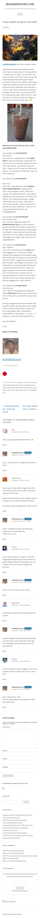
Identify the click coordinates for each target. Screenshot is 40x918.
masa (33, 385)
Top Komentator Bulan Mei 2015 (13, 823)
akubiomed (16, 603)
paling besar (28, 387)
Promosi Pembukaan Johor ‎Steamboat (15, 833)
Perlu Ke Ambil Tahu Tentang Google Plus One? (18, 835)
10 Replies (6, 27)
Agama (21, 382)
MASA (28, 250)
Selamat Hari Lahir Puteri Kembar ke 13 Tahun (17, 815)
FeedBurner (24, 891)
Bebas (5, 861)
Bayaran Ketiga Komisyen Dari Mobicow (15, 828)
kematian (28, 385)
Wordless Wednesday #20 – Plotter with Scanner (11, 409)
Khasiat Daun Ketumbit (16, 851)
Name (5, 751)
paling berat (20, 387)
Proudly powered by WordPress (12, 914)
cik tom (14, 547)
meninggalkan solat (9, 387)
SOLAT (17, 224)
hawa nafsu (20, 385)
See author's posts (10, 366)
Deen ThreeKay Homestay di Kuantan (15, 820)
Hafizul (14, 659)
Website (5, 767)
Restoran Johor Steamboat (11, 838)
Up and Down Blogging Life (11, 817)
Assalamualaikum (9, 64)
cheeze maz (16, 478)
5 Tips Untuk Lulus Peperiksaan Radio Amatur (22, 856)
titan (13, 430)
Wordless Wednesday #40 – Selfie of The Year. (18, 825)
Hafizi (4, 858)
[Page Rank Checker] (9, 901)
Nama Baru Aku (14, 858)
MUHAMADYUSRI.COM (20, 4)
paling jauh (10, 390)
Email (5, 759)
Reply (4, 445)
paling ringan (19, 390)
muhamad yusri (12, 359)
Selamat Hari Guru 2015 (10, 830)
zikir (25, 390)
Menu (20, 14)
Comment (7, 727)
